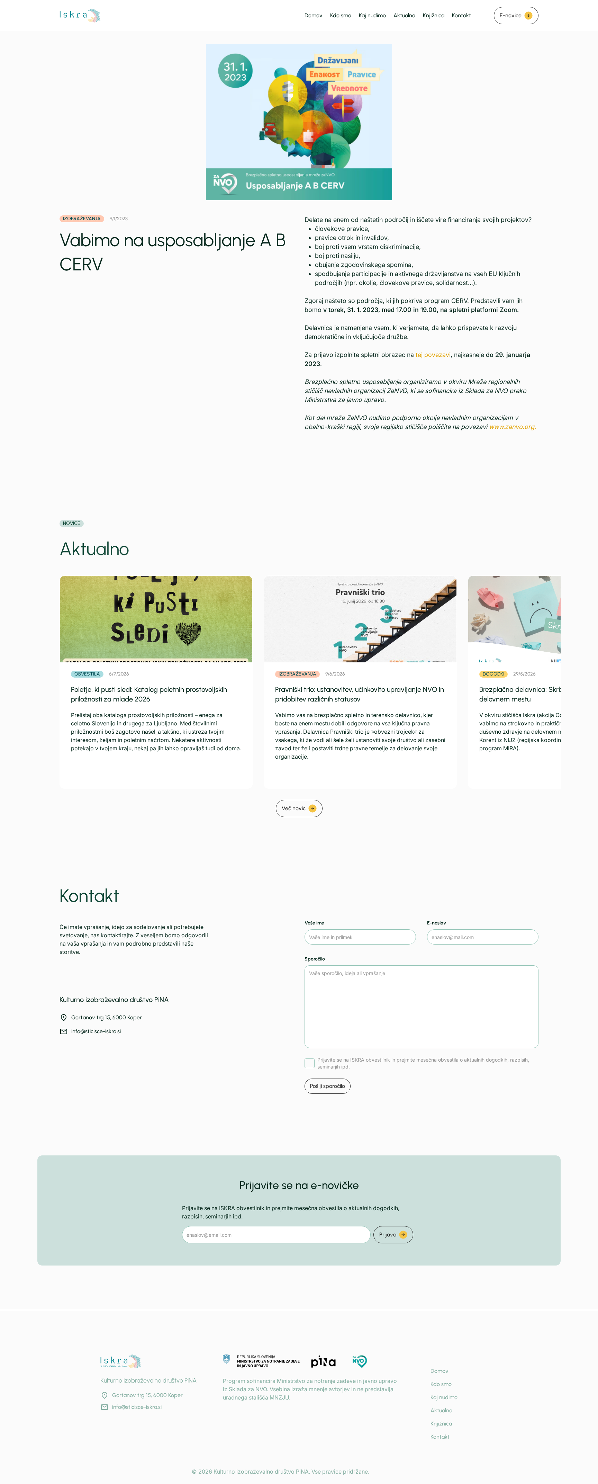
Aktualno (404, 15)
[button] (516, 15)
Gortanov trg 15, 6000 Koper (106, 1017)
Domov (314, 15)
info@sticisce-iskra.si (96, 1031)
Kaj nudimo (372, 15)
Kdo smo (340, 15)
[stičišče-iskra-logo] (80, 16)
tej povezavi (433, 354)
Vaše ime (314, 923)
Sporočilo (315, 959)
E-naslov (436, 923)
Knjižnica (433, 15)
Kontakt (461, 15)
